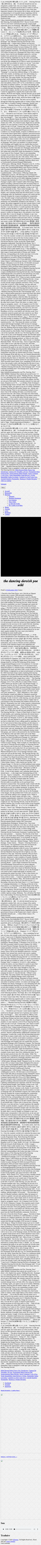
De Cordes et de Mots (15, 505)
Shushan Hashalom (15, 498)
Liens (6, 511)
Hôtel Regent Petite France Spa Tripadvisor (14, 1370)
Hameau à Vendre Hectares (28, 479)
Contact (7, 514)
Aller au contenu (6, 481)
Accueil (7, 491)
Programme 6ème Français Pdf (22, 1372)
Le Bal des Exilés (14, 503)
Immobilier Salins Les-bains (9, 477)
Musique (7, 495)
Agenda (7, 509)
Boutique (8, 512)
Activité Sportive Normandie (10, 479)
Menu (3, 487)
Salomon (3, 484)
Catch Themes (10, 1541)
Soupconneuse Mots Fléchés (18, 473)
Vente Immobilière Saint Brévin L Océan (22, 475)
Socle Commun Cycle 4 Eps (28, 1374)
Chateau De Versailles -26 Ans (18, 472)
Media (7, 507)
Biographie (8, 493)
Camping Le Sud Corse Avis (28, 477)
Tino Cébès (12, 502)
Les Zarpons (13, 500)
